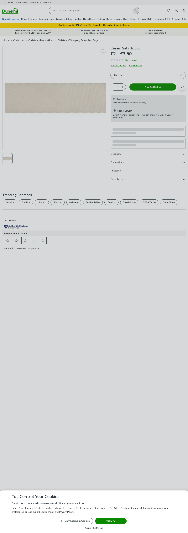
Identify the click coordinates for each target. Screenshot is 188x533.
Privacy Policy (66, 512)
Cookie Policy (47, 512)
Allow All (111, 521)
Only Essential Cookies (77, 521)
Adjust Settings (94, 528)
